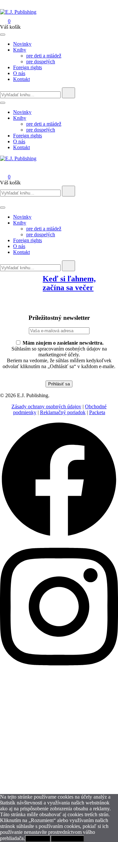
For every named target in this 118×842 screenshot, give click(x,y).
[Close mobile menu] (2, 200)
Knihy (19, 50)
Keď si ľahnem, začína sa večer (69, 283)
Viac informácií (67, 838)
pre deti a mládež (43, 55)
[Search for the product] (68, 92)
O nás (19, 73)
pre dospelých (40, 61)
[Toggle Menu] (2, 35)
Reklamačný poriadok (63, 412)
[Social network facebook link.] (59, 536)
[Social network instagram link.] (59, 672)
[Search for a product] (6, 6)
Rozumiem (38, 838)
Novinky (22, 44)
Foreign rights (27, 67)
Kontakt (21, 79)
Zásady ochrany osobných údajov (46, 406)
